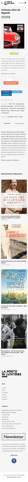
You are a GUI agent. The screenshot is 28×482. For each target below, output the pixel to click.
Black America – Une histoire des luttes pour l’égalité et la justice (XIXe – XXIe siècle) (12, 352)
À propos (4, 397)
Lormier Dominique (5, 264)
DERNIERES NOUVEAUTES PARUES (12, 410)
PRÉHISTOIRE (6, 415)
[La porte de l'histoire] (9, 3)
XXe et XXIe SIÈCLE (7, 426)
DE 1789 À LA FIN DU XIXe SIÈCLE (11, 424)
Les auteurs (5, 392)
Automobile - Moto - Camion (15, 117)
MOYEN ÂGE (5, 419)
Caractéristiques (19, 123)
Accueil (4, 388)
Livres (3, 390)
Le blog (4, 394)
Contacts (4, 399)
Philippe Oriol (4, 219)
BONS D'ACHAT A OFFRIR (9, 412)
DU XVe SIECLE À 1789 (8, 421)
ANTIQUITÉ (5, 417)
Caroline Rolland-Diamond (7, 356)
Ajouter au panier (11, 83)
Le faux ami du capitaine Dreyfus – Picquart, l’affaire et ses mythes (11, 217)
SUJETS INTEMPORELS (8, 428)
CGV (19, 475)
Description (7, 123)
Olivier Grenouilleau (5, 309)
